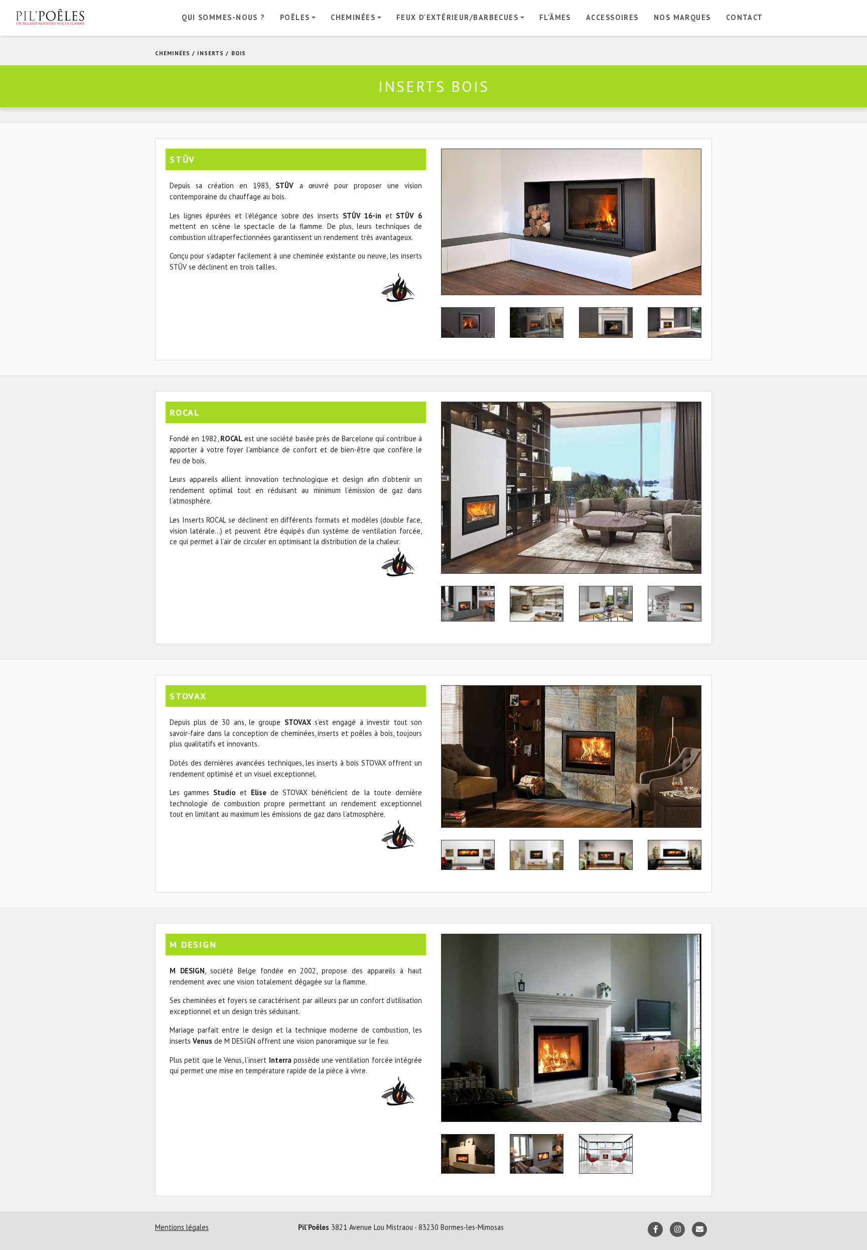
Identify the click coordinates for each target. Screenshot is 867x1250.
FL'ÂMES (555, 17)
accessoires (612, 17)
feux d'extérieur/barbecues (457, 17)
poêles (295, 17)
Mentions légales (182, 1227)
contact (744, 17)
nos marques (682, 17)
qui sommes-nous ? (223, 17)
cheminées (353, 17)
